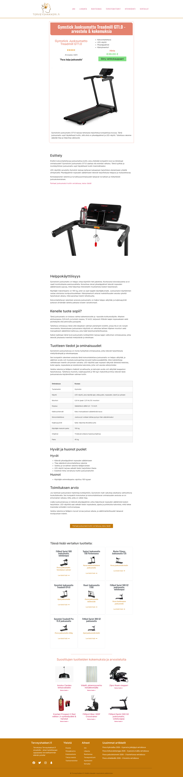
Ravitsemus (96, 9)
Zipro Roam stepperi (118, 685)
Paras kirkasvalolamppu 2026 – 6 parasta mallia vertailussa (125, 751)
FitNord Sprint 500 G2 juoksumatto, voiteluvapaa (119, 716)
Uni (73, 9)
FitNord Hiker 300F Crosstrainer (91, 715)
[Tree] (51, 762)
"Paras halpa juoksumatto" (71, 59)
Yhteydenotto (71, 751)
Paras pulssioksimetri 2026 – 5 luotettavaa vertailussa (123, 754)
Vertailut (144, 9)
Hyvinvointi (130, 9)
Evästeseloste (71, 754)
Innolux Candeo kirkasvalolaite (64, 686)
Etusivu (68, 748)
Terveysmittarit (113, 9)
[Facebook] (33, 762)
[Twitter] (39, 762)
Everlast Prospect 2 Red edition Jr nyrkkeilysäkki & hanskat (64, 716)
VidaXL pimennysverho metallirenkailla (91, 686)
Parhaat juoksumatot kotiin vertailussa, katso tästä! (70, 183)
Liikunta (83, 9)
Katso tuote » (64, 690)
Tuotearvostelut (72, 760)
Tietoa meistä (71, 757)
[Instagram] (45, 762)
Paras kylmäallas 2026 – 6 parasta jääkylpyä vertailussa (124, 747)
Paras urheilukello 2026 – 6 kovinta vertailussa (120, 758)
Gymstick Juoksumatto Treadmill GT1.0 (71, 42)
